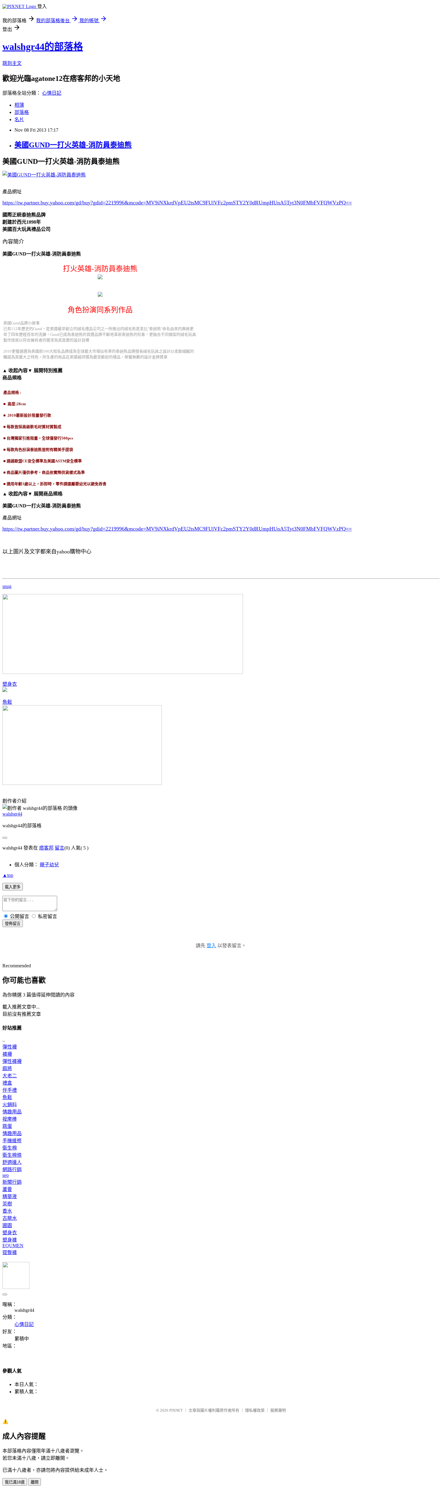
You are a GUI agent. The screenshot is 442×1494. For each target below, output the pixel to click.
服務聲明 (278, 1410)
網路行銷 (12, 1169)
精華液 (9, 1196)
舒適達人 (12, 1162)
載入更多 (12, 887)
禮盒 (7, 1082)
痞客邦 (46, 847)
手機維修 (12, 1140)
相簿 (19, 105)
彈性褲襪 (12, 1061)
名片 (19, 119)
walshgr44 (12, 813)
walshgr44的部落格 (42, 46)
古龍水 (9, 1218)
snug (6, 586)
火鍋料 (9, 1104)
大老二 (9, 1075)
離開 (34, 1482)
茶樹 (7, 1203)
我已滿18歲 (15, 1482)
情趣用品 (12, 1111)
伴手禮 (9, 1090)
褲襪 (7, 1054)
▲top (7, 875)
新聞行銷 (12, 1182)
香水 (7, 1211)
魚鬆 (7, 702)
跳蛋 (7, 1126)
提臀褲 (9, 1252)
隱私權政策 (255, 1410)
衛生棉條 (12, 1155)
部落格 (21, 112)
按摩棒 (9, 1119)
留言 (59, 847)
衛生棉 (9, 1147)
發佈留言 (12, 923)
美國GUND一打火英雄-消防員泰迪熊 (73, 145)
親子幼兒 (49, 864)
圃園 (7, 1225)
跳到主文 (12, 63)
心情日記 (51, 93)
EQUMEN (12, 1245)
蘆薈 (7, 1189)
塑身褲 (9, 1239)
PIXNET (176, 1410)
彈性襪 (9, 1046)
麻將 (7, 1068)
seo (5, 1175)
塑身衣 (9, 684)
